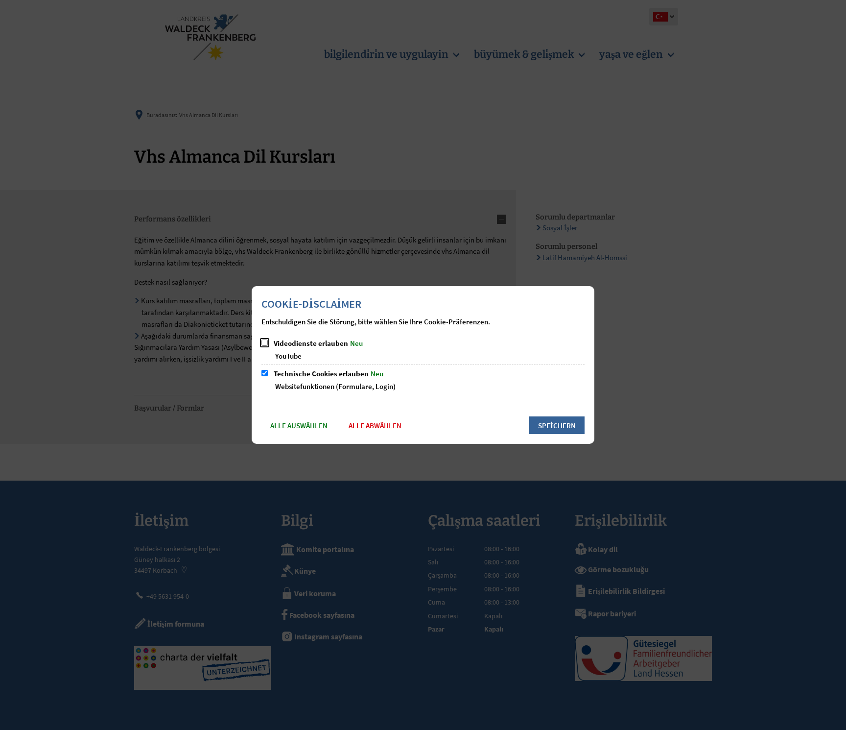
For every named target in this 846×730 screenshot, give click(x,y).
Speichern (557, 425)
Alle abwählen (375, 425)
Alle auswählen (299, 425)
